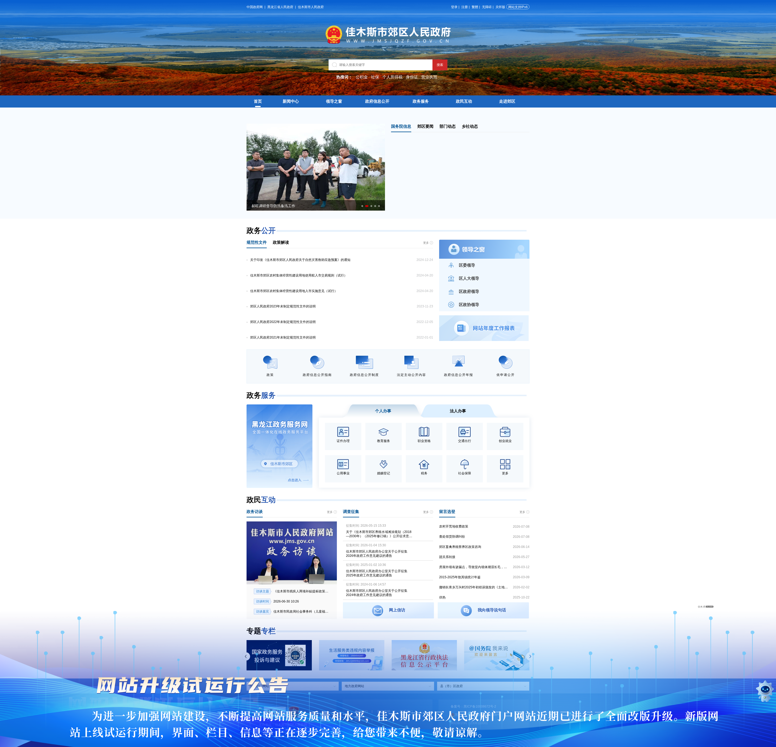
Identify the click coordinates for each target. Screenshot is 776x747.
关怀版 (500, 7)
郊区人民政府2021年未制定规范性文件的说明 (283, 337)
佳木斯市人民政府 (311, 7)
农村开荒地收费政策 (453, 526)
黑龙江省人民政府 (280, 7)
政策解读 (281, 242)
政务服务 (421, 101)
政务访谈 (255, 511)
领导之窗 (334, 101)
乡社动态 (470, 126)
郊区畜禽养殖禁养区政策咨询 (460, 547)
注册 (464, 7)
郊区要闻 (425, 126)
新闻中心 (291, 101)
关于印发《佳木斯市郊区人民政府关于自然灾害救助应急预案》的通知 (300, 260)
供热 (442, 597)
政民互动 (464, 101)
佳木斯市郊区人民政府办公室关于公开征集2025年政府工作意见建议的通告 (376, 573)
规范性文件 (257, 242)
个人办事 (383, 411)
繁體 (475, 7)
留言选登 (447, 511)
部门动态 (448, 126)
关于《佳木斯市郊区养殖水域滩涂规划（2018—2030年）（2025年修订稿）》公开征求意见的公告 (379, 534)
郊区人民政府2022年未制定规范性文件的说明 (283, 322)
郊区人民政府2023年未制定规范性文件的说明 (283, 306)
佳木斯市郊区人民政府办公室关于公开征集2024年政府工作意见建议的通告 (376, 593)
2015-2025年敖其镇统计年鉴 (460, 577)
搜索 (440, 64)
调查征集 (351, 511)
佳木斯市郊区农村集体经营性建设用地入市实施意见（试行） (293, 291)
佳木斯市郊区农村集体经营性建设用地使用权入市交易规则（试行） (298, 275)
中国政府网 (255, 7)
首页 (258, 101)
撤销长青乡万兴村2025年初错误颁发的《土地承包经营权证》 (474, 587)
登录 (454, 7)
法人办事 (458, 411)
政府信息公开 (377, 101)
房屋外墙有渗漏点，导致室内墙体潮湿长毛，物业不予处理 (474, 567)
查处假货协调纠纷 (452, 536)
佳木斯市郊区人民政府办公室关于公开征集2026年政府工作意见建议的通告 (376, 553)
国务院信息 (401, 126)
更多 (426, 242)
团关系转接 (447, 557)
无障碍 (487, 7)
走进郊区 (507, 101)
